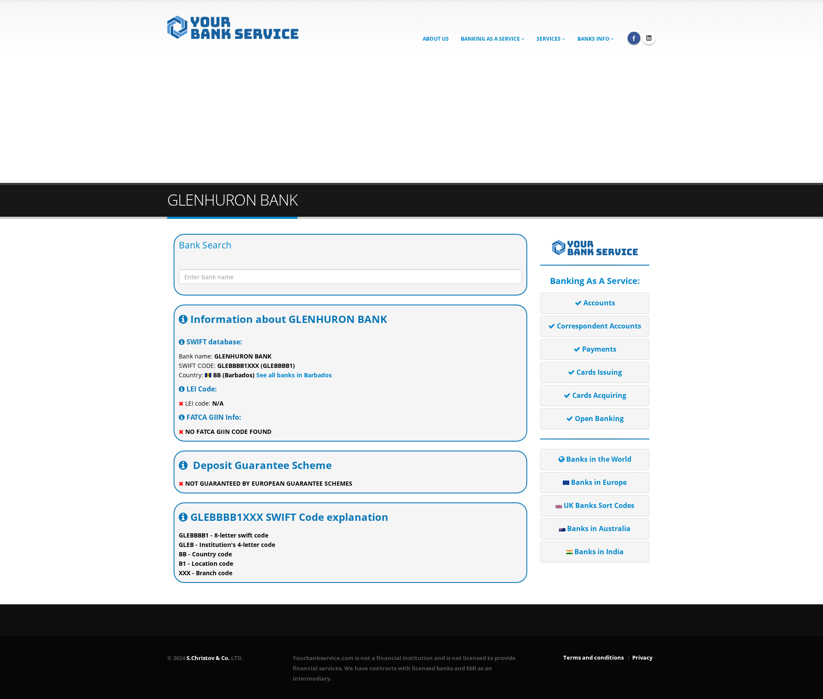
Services (549, 38)
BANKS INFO (594, 38)
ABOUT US (436, 38)
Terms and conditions (593, 657)
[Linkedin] (649, 38)
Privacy (642, 657)
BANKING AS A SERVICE (491, 38)
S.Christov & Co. (208, 658)
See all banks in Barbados (293, 375)
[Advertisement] (411, 119)
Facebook (634, 38)
